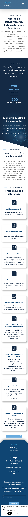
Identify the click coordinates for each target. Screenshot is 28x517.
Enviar (13, 504)
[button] (14, 436)
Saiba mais (15, 513)
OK (9, 513)
